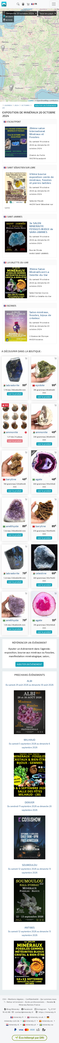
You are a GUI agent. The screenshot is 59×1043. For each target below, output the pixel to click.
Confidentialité (32, 999)
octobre (25, 105)
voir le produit (14, 394)
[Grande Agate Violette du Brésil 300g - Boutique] (44, 463)
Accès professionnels (35, 1002)
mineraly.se (47, 1024)
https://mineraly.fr (47, 1012)
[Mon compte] (23, 4)
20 (3, 108)
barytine (10, 479)
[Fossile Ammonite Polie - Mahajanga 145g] (15, 415)
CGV (4, 999)
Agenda (8, 105)
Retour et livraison (15, 1002)
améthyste (12, 526)
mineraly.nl (14, 1024)
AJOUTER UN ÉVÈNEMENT (29, 664)
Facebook (27, 1009)
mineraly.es (47, 1021)
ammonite (11, 432)
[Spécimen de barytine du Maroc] (44, 510)
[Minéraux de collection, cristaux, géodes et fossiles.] (4, 4)
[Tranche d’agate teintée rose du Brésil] (44, 604)
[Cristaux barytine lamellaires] (15, 463)
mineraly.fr (18, 1017)
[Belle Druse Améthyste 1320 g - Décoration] (15, 510)
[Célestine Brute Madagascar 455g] (44, 557)
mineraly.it (30, 1021)
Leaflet (30, 100)
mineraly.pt (31, 1024)
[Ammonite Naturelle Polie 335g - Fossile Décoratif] (44, 415)
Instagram (41, 1009)
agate (38, 479)
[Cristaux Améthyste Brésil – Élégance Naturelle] (15, 604)
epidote (40, 385)
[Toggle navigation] (53, 4)
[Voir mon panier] (28, 4)
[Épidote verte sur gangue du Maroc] (44, 369)
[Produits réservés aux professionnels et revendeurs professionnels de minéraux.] (26, 432)
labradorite (12, 385)
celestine (40, 573)
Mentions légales (16, 999)
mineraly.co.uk (37, 1017)
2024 (16, 105)
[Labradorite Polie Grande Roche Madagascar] (15, 369)
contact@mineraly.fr (24, 1012)
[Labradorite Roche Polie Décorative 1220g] (15, 557)
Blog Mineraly (12, 1009)
